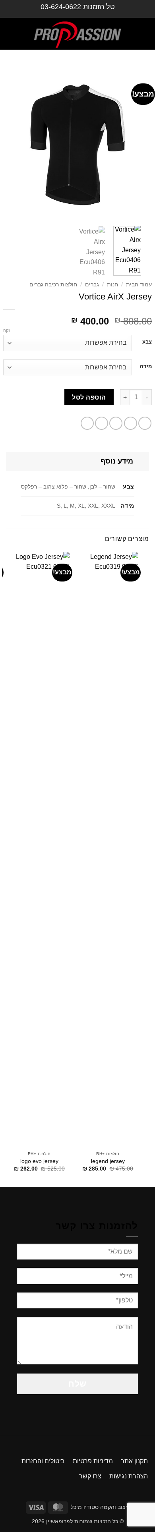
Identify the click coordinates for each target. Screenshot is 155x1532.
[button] (142, 34)
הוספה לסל (89, 397)
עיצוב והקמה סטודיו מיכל (100, 1507)
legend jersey (108, 1161)
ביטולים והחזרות (43, 1461)
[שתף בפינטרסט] (87, 423)
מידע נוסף (117, 461)
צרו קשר (90, 1476)
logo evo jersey (39, 1161)
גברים (92, 285)
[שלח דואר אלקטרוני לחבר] (101, 423)
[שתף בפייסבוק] (130, 423)
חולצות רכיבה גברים (53, 285)
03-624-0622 (61, 7)
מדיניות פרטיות (93, 1461)
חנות (112, 285)
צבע (147, 342)
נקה (6, 330)
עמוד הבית (139, 285)
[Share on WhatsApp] (144, 423)
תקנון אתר (134, 1461)
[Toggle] (141, 460)
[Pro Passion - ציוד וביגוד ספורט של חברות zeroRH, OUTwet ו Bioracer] (77, 34)
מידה (146, 366)
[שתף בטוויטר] (115, 423)
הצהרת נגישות (128, 1476)
